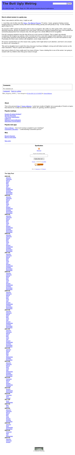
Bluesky (44, 169)
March (8, 180)
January (8, 177)
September (9, 189)
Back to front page (10, 137)
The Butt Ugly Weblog (20, 3)
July (7, 186)
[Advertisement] (37, 69)
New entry (8, 141)
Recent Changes (10, 136)
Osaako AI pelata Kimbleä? (13, 114)
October (8, 191)
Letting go (8, 118)
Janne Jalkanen (27, 106)
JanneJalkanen (48, 93)
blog (18, 106)
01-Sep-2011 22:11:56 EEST (34, 93)
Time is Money (9, 128)
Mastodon (38, 169)
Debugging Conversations (13, 121)
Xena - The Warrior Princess (32, 23)
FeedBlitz (44, 161)
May (7, 183)
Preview (33, 161)
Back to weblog (16, 91)
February (9, 179)
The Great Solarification (12, 117)
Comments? (6, 91)
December (9, 194)
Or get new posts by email (39, 153)
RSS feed (39, 150)
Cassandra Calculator (11, 129)
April (7, 182)
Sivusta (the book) (10, 115)
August (8, 188)
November (9, 192)
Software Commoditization (13, 120)
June (7, 185)
